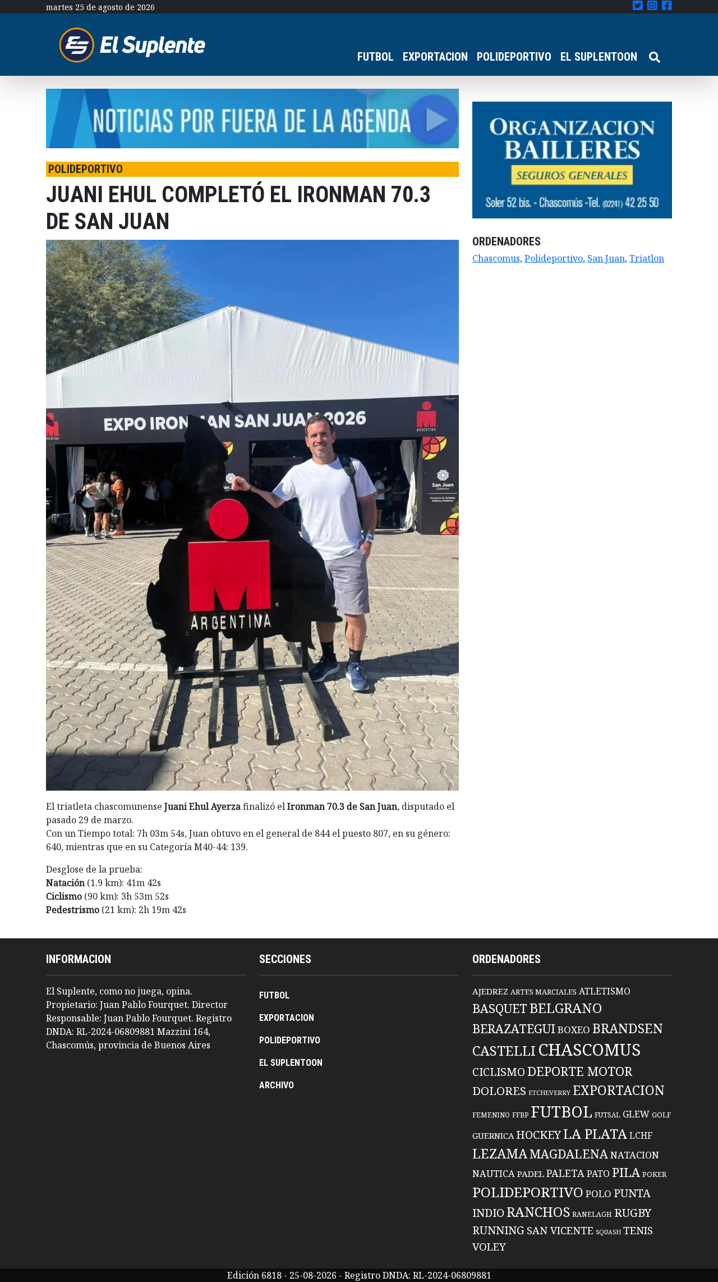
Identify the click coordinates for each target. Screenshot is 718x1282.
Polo (598, 1193)
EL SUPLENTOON (598, 56)
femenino (491, 1114)
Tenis (638, 1230)
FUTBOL (375, 56)
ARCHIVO (276, 1085)
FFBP (520, 1115)
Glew (636, 1114)
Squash (608, 1232)
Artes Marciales (543, 992)
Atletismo (604, 991)
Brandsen (627, 1028)
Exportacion (619, 1090)
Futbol (561, 1111)
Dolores (499, 1090)
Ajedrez (490, 991)
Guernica (493, 1135)
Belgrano (566, 1008)
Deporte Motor (579, 1071)
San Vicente (560, 1230)
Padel (530, 1173)
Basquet (499, 1008)
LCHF (640, 1135)
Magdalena (569, 1154)
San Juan (606, 258)
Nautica (493, 1173)
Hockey (538, 1134)
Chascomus (496, 258)
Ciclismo (498, 1071)
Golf (661, 1115)
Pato (598, 1173)
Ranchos (538, 1212)
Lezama (499, 1153)
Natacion (634, 1154)
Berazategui (513, 1028)
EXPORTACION (435, 56)
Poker (654, 1174)
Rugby (632, 1212)
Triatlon (646, 258)
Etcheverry (549, 1092)
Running (498, 1230)
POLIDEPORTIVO (514, 56)
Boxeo (574, 1029)
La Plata (595, 1133)
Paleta (565, 1173)
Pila (626, 1172)
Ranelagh (592, 1214)
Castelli (504, 1051)
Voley (489, 1246)
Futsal (607, 1114)
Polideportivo (553, 258)
